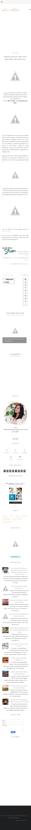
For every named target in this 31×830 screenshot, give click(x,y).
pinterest (15, 452)
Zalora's (6, 92)
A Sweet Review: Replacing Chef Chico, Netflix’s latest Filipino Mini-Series (19, 630)
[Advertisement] (15, 34)
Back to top (20, 820)
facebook (24, 452)
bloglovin (20, 459)
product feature (17, 519)
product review (7, 522)
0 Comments (24, 275)
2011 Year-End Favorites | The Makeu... (14, 340)
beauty (5, 516)
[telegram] (6, 275)
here (26, 255)
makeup (24, 516)
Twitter (26, 259)
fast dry (15, 53)
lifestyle (17, 516)
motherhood (6, 519)
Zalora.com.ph (6, 231)
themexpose (20, 815)
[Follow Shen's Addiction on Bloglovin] (15, 557)
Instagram (6, 452)
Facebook (16, 257)
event (11, 516)
